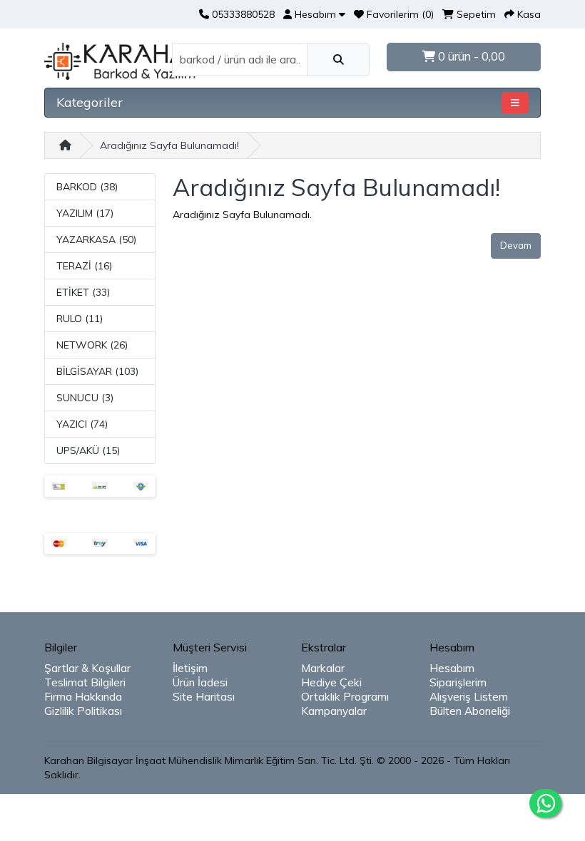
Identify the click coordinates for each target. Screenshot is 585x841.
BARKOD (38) (87, 186)
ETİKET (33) (83, 292)
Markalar (323, 668)
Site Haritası (204, 696)
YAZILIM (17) (84, 213)
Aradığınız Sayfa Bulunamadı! (169, 145)
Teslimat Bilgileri (85, 682)
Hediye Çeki (331, 682)
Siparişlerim (458, 682)
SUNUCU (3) (84, 397)
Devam (515, 245)
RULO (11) (79, 318)
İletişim (190, 668)
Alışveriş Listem (468, 696)
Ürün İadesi (200, 682)
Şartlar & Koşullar (87, 668)
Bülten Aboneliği (469, 711)
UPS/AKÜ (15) (88, 450)
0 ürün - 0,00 (470, 56)
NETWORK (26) (92, 345)
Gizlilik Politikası (83, 711)
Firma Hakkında (83, 696)
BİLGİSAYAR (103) (97, 371)
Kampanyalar (334, 711)
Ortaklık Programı (345, 696)
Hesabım (451, 668)
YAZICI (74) (82, 424)
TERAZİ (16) (84, 265)
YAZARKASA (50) (96, 239)
